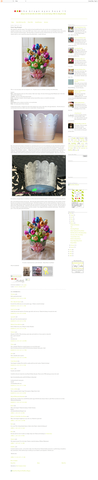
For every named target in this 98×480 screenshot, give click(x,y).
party (80, 146)
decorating (76, 141)
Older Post (64, 463)
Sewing (82, 140)
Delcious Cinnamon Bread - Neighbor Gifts (80, 91)
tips (76, 150)
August (72, 215)
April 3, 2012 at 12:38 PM (18, 420)
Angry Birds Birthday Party (80, 27)
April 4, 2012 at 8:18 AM (18, 428)
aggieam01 (13, 316)
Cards (69, 138)
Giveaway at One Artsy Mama (77, 234)
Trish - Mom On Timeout (16, 301)
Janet (12, 353)
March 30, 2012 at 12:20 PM (19, 357)
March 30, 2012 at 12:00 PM (19, 341)
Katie (12, 431)
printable (85, 146)
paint (24, 286)
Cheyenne (13, 294)
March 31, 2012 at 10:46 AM (19, 402)
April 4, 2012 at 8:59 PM (17, 435)
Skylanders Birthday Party (79, 69)
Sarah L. (12, 368)
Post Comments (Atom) (21, 466)
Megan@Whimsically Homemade (18, 396)
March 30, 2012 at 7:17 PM (18, 385)
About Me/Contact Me (21, 22)
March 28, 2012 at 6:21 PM (18, 298)
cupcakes (69, 141)
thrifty (70, 150)
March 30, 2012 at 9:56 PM (18, 393)
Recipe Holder (74, 242)
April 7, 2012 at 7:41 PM (17, 443)
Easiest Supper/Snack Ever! (76, 240)
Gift (69, 140)
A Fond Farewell (77, 113)
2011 (70, 249)
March (72, 223)
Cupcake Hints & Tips (75, 236)
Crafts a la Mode (14, 389)
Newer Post (13, 463)
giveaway (85, 141)
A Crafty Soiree (49, 433)
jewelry (77, 145)
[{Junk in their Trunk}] (27, 276)
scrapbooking (83, 148)
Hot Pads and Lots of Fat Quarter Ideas (78, 232)
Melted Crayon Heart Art (79, 59)
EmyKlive (13, 446)
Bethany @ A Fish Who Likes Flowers (18, 416)
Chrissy (12, 344)
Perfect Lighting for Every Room (77, 230)
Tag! (71, 226)
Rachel (12, 405)
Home (12, 22)
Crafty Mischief (14, 361)
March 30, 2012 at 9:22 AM (18, 328)
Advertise (46, 22)
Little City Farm (14, 309)
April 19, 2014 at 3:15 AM (18, 457)
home (82, 143)
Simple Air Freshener (75, 224)
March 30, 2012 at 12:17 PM (19, 350)
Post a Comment (14, 460)
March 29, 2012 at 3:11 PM (18, 305)
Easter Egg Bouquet (16, 27)
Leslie (75, 140)
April (72, 221)
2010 (70, 251)
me (81, 145)
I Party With (30, 22)
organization (70, 146)
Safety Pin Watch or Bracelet (80, 123)
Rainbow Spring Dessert (79, 102)
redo (77, 148)
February (72, 245)
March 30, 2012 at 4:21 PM (18, 365)
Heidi (12, 424)
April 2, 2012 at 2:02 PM (17, 413)
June (72, 217)
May (72, 219)
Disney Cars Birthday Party (80, 37)
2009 (70, 253)
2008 (70, 255)
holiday (20, 286)
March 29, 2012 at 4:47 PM (18, 321)
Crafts (16, 286)
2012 (70, 213)
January (72, 247)
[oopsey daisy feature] (16, 276)
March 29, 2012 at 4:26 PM (18, 313)
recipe (71, 148)
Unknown (13, 332)
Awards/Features (38, 22)
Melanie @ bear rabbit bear (16, 324)
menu (85, 145)
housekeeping (71, 145)
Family (82, 138)
